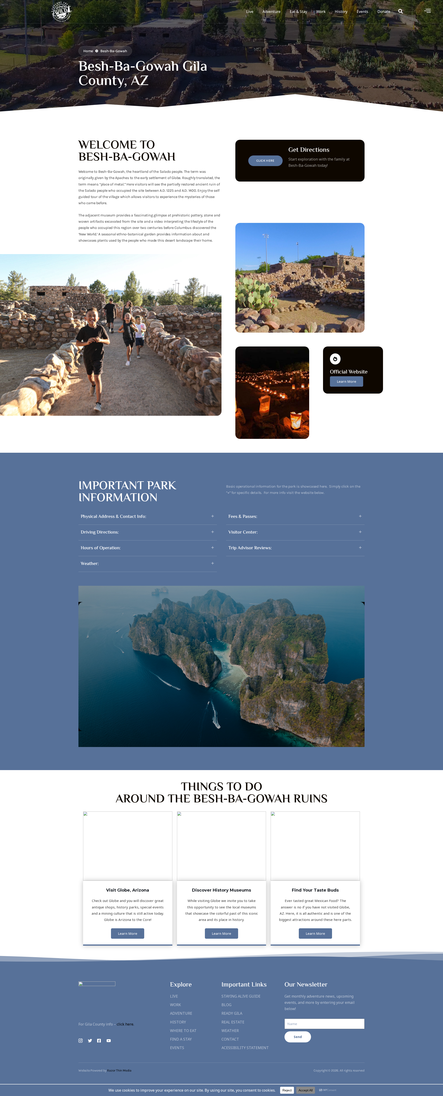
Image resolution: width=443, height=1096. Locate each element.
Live (249, 11)
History (341, 11)
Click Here (265, 161)
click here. (125, 1024)
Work (321, 11)
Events (362, 11)
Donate (383, 11)
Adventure (272, 11)
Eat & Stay (298, 11)
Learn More (346, 381)
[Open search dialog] (400, 11)
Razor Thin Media (119, 1070)
